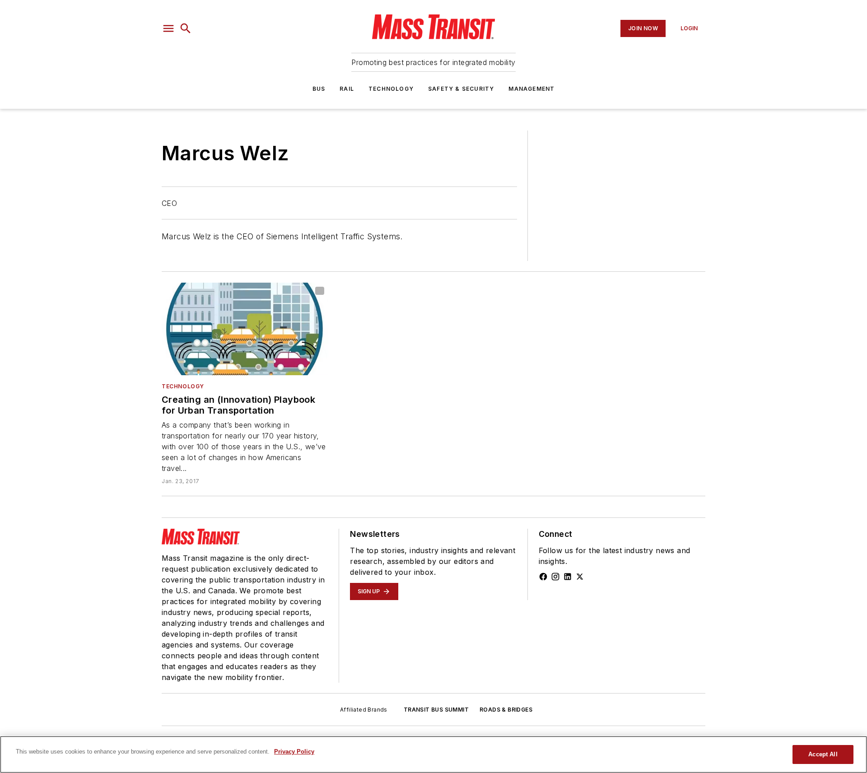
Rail (347, 88)
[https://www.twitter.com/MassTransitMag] (579, 576)
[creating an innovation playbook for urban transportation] (245, 329)
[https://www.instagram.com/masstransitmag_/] (555, 576)
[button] (168, 28)
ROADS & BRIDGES (506, 709)
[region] (433, 754)
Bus (319, 88)
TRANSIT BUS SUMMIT (436, 709)
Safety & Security (461, 88)
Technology (391, 88)
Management (531, 88)
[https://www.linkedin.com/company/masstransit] (567, 576)
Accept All (822, 754)
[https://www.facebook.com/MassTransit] (543, 576)
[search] (185, 28)
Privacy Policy (294, 751)
